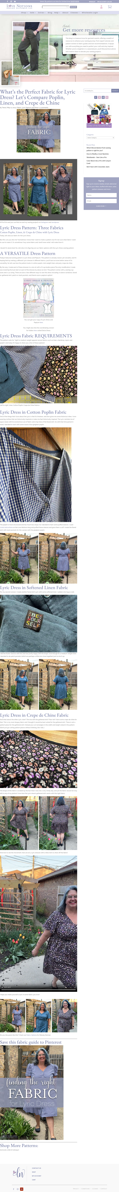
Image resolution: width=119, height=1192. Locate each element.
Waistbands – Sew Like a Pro (97, 157)
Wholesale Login (90, 13)
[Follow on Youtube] (14, 1)
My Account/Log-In (104, 1)
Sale (32, 13)
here (41, 322)
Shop (23, 13)
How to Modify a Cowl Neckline (98, 154)
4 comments (44, 107)
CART (34, 1180)
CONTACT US (36, 1168)
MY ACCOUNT (36, 1176)
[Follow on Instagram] (11, 1)
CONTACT (103, 1189)
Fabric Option (31, 1035)
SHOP (73, 1)
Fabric (19, 107)
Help (56, 13)
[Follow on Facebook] (7, 1)
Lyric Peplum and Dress (30, 107)
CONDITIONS (85, 1189)
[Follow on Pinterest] (106, 97)
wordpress (55, 222)
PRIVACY (76, 1189)
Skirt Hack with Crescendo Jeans (98, 167)
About (65, 13)
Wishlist (92, 1)
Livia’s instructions (6, 527)
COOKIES (95, 1189)
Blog (50, 13)
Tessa (4, 107)
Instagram (44, 222)
